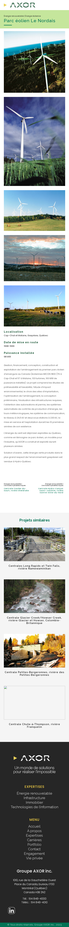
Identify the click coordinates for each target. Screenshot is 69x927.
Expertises (34, 835)
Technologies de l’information (34, 807)
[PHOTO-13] (34, 95)
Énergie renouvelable (34, 793)
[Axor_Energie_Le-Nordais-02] (34, 188)
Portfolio (34, 845)
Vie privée (34, 858)
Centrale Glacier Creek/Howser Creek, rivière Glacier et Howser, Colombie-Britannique (34, 620)
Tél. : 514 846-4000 (34, 899)
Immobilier (34, 802)
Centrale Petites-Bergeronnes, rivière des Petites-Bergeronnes (34, 673)
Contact (34, 849)
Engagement (34, 854)
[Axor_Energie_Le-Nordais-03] (34, 233)
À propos (34, 831)
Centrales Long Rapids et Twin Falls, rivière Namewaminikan (34, 567)
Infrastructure (34, 798)
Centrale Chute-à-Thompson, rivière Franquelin (34, 725)
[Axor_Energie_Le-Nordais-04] (34, 283)
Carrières (34, 840)
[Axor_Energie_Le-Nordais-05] (34, 328)
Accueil (34, 826)
